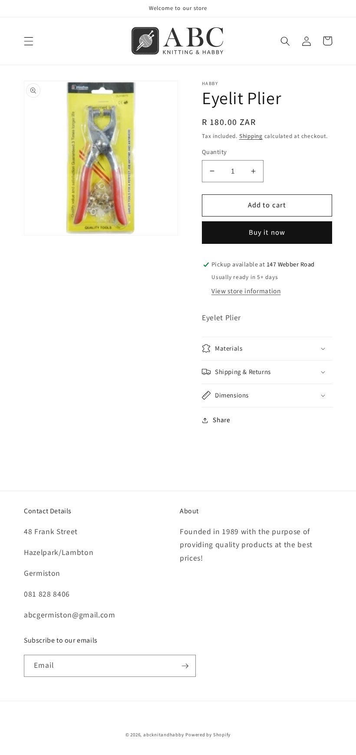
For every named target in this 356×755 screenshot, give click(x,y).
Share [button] (221, 420)
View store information (246, 291)
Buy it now (267, 232)
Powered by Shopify (208, 735)
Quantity (214, 152)
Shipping (251, 136)
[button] (28, 40)
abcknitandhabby (163, 735)
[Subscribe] (185, 666)
